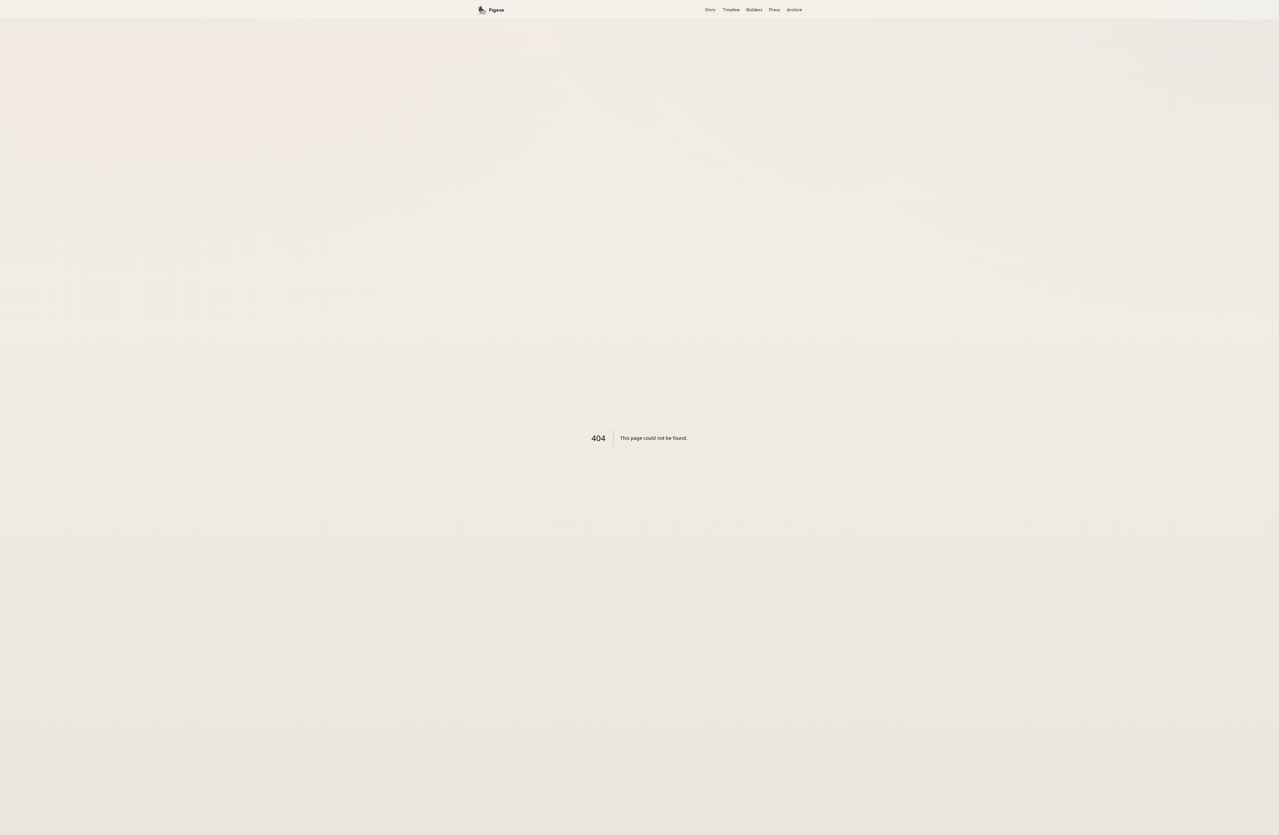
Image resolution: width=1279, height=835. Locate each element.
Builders (754, 9)
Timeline (731, 9)
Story (710, 9)
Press (774, 9)
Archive (794, 9)
